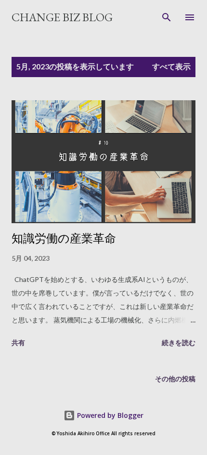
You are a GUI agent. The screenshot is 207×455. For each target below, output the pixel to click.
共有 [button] (18, 342)
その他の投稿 (175, 379)
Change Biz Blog (62, 17)
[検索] (166, 17)
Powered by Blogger (109, 415)
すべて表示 (171, 66)
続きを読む (178, 342)
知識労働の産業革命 (64, 238)
